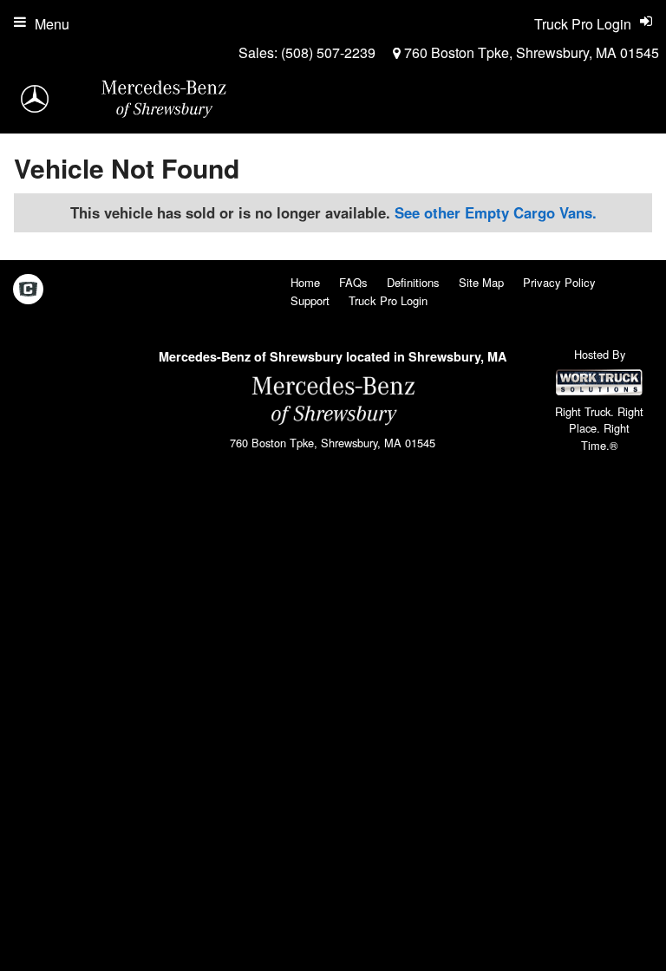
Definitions (413, 282)
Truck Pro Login (388, 300)
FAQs (353, 282)
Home (305, 282)
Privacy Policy (559, 282)
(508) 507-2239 (328, 52)
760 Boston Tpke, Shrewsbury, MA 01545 (530, 52)
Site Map (481, 282)
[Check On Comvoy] (28, 289)
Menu (52, 24)
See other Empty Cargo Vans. (496, 212)
